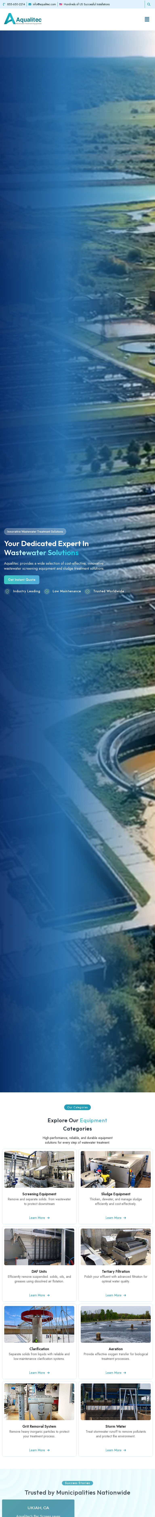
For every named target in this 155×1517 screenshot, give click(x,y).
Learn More (37, 1218)
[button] (148, 19)
